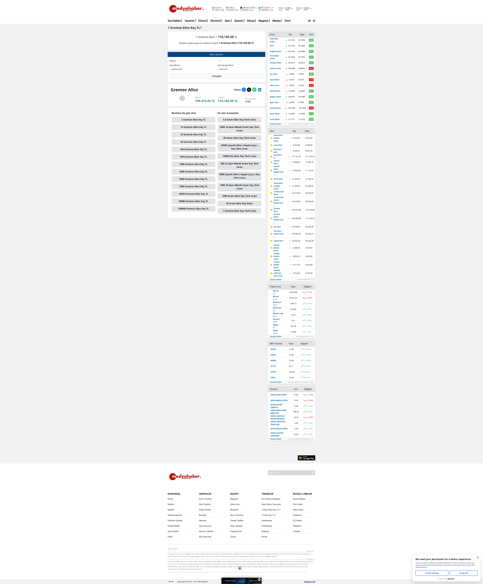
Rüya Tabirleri (236, 526)
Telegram (297, 526)
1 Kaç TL (193, 119)
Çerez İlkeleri (173, 531)
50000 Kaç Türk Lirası (239, 147)
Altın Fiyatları (205, 504)
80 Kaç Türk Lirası (239, 137)
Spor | (228, 20)
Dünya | (251, 20)
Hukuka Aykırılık (175, 515)
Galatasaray (266, 520)
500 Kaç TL (193, 156)
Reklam (171, 504)
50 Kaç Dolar (239, 203)
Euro (230, 8)
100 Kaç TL (193, 149)
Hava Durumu (205, 526)
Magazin (234, 499)
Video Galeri (298, 510)
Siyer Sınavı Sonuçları (271, 504)
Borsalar (202, 515)
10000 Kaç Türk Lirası (239, 156)
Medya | (277, 20)
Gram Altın (249, 8)
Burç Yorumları (236, 515)
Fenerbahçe (266, 526)
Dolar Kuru (235, 504)
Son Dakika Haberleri (270, 499)
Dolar (217, 8)
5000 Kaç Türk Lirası (239, 129)
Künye (170, 499)
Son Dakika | (175, 20)
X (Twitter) (297, 520)
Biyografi (234, 510)
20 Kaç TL (193, 134)
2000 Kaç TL (193, 171)
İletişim (171, 510)
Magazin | (264, 20)
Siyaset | (239, 20)
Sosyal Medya (299, 499)
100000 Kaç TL (193, 208)
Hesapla (216, 76)
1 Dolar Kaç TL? (268, 515)
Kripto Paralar (205, 510)
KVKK (170, 537)
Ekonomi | (216, 20)
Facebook (297, 515)
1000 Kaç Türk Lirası (239, 195)
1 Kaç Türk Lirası (239, 210)
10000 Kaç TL (193, 193)
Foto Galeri (298, 504)
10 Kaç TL (193, 127)
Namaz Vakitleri (206, 531)
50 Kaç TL (193, 141)
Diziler (233, 537)
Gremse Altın (180, 28)
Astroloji (202, 520)
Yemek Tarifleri (236, 520)
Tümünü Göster (275, 124)
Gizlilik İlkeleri (174, 526)
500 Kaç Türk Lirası (239, 165)
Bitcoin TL (266, 8)
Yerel (287, 20)
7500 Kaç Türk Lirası (239, 187)
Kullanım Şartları (175, 520)
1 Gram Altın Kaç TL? (270, 510)
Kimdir (264, 537)
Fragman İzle (236, 531)
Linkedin (296, 531)
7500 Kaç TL (193, 186)
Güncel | (203, 20)
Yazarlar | (190, 20)
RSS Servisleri (205, 537)
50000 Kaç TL (193, 201)
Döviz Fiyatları (205, 499)
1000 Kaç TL (193, 164)
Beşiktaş (265, 531)
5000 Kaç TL (193, 178)
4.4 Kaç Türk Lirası (239, 119)
